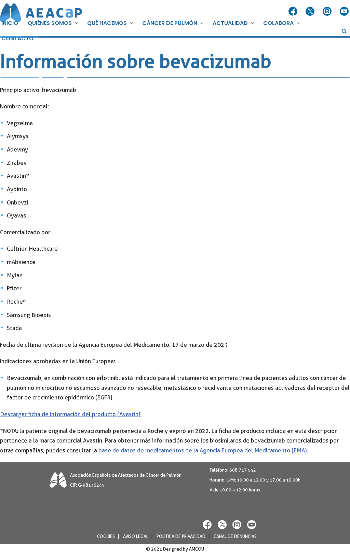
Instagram (328, 11)
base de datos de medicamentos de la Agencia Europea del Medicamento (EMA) (202, 450)
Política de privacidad (181, 536)
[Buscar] (344, 31)
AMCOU (196, 549)
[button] (75, 23)
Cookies (106, 536)
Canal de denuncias (235, 536)
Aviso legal (135, 536)
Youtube (345, 11)
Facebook (293, 11)
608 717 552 (242, 470)
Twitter (310, 11)
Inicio (9, 23)
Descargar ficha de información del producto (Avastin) (70, 414)
